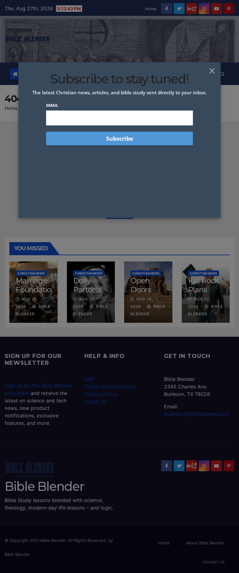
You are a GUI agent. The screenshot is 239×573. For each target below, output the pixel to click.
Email (52, 105)
